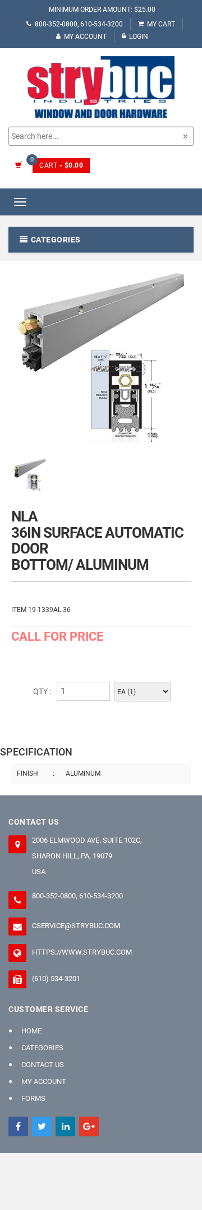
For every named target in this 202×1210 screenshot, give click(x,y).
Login (138, 37)
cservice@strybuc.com (76, 925)
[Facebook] (18, 1126)
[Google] (89, 1126)
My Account (85, 37)
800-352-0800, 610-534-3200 (79, 24)
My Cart (161, 24)
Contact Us (42, 1064)
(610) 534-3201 (56, 978)
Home (31, 1031)
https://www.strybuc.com (82, 952)
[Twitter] (42, 1126)
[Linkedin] (65, 1126)
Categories (42, 1047)
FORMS (33, 1098)
